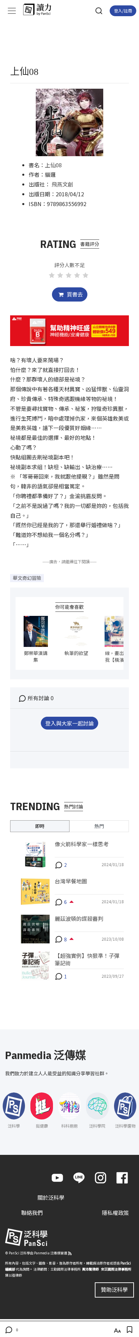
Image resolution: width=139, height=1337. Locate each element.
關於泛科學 (50, 1197)
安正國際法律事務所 (116, 1269)
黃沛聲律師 (90, 1269)
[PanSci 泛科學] (40, 9)
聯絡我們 (32, 1212)
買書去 (74, 294)
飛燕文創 (62, 184)
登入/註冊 (123, 10)
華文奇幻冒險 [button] (27, 577)
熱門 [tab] (99, 826)
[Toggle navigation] (12, 10)
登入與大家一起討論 (69, 723)
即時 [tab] (40, 826)
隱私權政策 (115, 1212)
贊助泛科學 (114, 1289)
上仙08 (53, 165)
